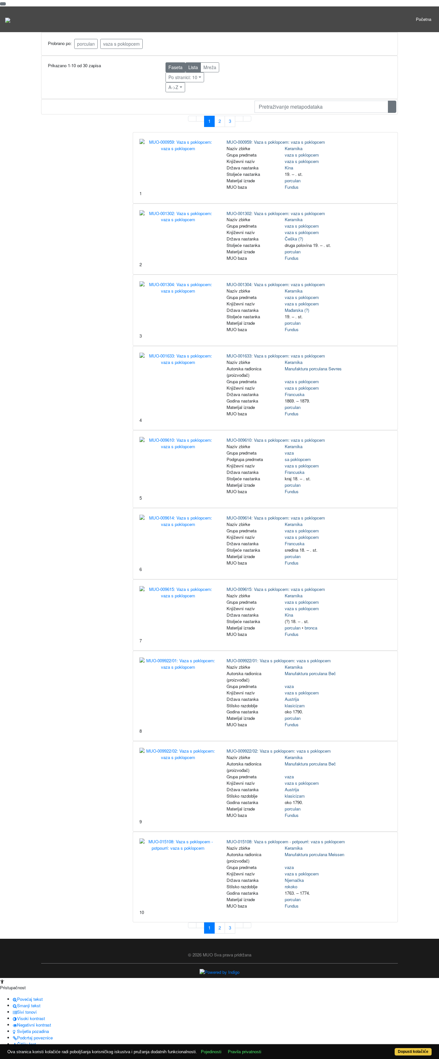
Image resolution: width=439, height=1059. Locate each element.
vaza (289, 453)
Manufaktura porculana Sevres (313, 369)
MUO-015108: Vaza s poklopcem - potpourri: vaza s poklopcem (286, 841)
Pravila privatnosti (244, 1051)
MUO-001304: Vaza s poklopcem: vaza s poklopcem (276, 284)
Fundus (292, 187)
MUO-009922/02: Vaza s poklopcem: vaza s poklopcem (279, 751)
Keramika (293, 148)
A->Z (173, 87)
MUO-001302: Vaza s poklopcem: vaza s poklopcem (276, 213)
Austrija (292, 699)
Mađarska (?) (297, 310)
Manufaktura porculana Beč (310, 673)
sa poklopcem (298, 459)
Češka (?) (294, 239)
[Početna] (7, 19)
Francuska (294, 394)
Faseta (175, 67)
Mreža (209, 67)
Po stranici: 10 (182, 77)
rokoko (291, 886)
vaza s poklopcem (121, 44)
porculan (86, 44)
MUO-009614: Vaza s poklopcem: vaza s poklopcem (276, 518)
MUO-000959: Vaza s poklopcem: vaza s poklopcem (276, 142)
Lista (193, 67)
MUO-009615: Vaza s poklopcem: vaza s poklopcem (276, 589)
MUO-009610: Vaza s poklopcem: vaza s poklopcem (276, 440)
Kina (289, 168)
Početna (423, 19)
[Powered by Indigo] (219, 972)
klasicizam (295, 705)
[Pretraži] (392, 107)
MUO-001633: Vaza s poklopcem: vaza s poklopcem (276, 356)
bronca (311, 628)
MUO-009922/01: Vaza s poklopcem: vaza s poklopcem (279, 660)
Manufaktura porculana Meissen (314, 854)
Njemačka (294, 880)
